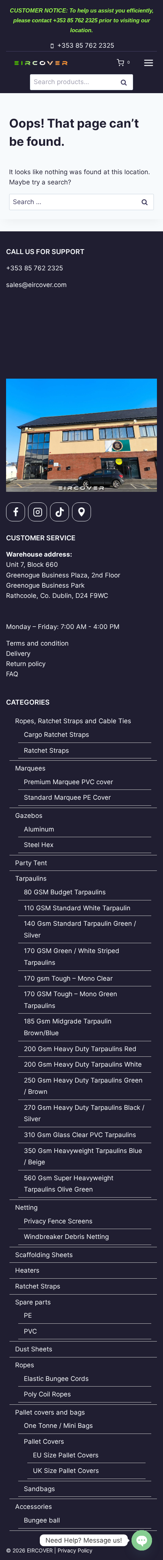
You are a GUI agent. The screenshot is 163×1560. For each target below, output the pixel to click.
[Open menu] (148, 62)
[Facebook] (15, 511)
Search (126, 82)
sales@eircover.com (36, 285)
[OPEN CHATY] (142, 1540)
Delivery (18, 653)
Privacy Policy (75, 1550)
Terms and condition (37, 643)
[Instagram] (37, 511)
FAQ (12, 674)
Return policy (25, 664)
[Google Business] (81, 511)
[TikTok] (59, 511)
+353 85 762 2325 (34, 268)
